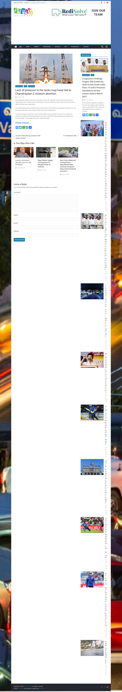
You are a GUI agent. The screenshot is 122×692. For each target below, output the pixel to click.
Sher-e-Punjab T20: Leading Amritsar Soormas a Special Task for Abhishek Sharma (106, 599)
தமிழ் (20, 46)
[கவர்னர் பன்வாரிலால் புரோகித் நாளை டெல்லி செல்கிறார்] (24, 148)
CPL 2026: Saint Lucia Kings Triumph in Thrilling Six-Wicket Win (106, 426)
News (27, 46)
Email (16, 223)
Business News (86, 75)
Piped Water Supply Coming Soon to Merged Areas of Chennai (45, 163)
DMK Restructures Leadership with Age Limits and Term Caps (106, 372)
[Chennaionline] (16, 47)
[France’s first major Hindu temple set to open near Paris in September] (92, 487)
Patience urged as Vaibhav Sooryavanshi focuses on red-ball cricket (106, 538)
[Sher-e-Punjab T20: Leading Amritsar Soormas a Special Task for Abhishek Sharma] (92, 605)
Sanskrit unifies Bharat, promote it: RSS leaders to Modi (28, 137)
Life (65, 46)
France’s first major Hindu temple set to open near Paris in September (106, 482)
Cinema (36, 46)
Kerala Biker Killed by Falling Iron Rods (106, 652)
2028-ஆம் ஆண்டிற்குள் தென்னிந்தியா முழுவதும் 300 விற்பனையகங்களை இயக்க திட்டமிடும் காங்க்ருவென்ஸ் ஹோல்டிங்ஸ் (106, 242)
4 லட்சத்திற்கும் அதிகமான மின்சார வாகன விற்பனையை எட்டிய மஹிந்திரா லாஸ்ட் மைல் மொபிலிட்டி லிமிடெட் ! (106, 311)
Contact (86, 46)
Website (16, 231)
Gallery (57, 46)
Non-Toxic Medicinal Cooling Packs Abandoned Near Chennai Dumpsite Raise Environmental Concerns (68, 165)
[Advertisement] (61, 31)
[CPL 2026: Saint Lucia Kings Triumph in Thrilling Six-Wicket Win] (92, 431)
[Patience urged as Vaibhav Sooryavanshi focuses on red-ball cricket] (92, 544)
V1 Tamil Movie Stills (69, 136)
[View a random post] (106, 47)
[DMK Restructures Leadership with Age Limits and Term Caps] (92, 378)
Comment (17, 192)
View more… (23, 122)
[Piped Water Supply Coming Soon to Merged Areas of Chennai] (46, 148)
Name (16, 215)
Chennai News (19, 86)
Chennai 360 (46, 46)
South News (31, 86)
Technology (75, 46)
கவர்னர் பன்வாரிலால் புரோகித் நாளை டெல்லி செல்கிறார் (23, 162)
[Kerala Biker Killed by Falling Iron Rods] (92, 658)
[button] (22, 46)
